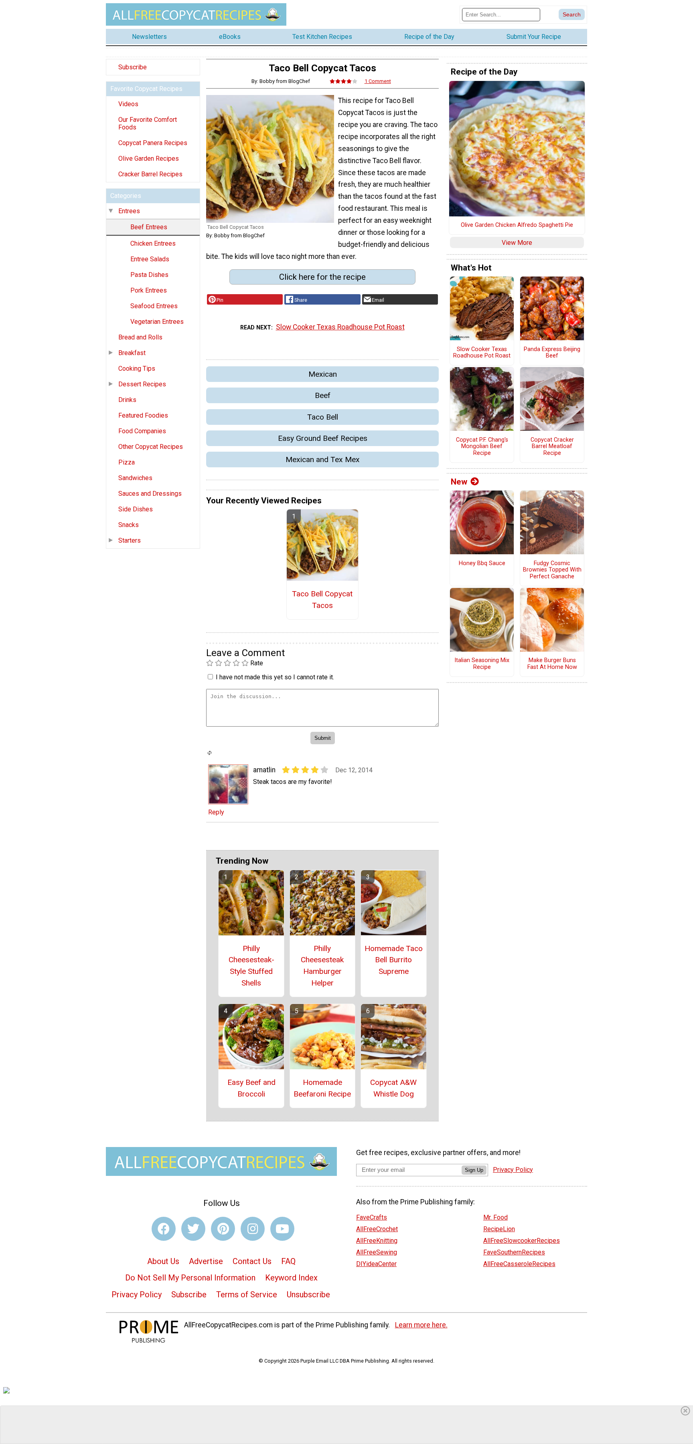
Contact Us (252, 1261)
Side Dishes (135, 509)
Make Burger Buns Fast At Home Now (552, 664)
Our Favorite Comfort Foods (147, 123)
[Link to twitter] (193, 1229)
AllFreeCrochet (377, 1229)
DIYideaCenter (376, 1264)
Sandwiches (135, 478)
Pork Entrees (148, 290)
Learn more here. (421, 1325)
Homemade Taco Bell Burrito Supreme (394, 960)
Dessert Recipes (142, 384)
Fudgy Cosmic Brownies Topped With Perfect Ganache (552, 570)
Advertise (206, 1261)
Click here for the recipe (322, 277)
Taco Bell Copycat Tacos (322, 599)
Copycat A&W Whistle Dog (393, 1088)
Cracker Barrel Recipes (150, 174)
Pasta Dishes (149, 275)
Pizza (126, 462)
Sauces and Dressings (150, 493)
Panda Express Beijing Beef (552, 352)
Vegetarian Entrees (157, 321)
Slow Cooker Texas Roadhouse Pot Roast (340, 327)
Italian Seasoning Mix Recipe (481, 664)
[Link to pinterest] (223, 1229)
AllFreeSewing (376, 1252)
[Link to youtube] (282, 1229)
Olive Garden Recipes (148, 158)
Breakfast (132, 353)
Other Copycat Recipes (150, 446)
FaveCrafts (371, 1217)
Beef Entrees (148, 227)
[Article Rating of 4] (344, 81)
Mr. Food (495, 1217)
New (459, 482)
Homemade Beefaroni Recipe (322, 1088)
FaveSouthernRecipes (514, 1252)
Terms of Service (246, 1294)
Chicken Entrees (153, 243)
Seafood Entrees (154, 306)
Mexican (322, 374)
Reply (216, 812)
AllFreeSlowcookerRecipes (521, 1240)
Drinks (127, 400)
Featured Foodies (143, 415)
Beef (322, 395)
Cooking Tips (136, 368)
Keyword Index (291, 1277)
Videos (128, 104)
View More (517, 242)
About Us (163, 1261)
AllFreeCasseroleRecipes (519, 1264)
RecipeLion (499, 1229)
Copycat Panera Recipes (152, 143)
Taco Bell (322, 417)
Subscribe (132, 67)
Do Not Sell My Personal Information (190, 1277)
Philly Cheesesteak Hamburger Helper (322, 966)
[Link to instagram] (253, 1229)
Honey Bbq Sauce (482, 563)
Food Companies (142, 431)
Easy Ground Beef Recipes (322, 438)
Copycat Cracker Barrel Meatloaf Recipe (552, 446)
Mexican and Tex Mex (323, 459)
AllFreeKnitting (376, 1240)
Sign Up (474, 1170)
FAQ (288, 1261)
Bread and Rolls (140, 337)
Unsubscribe (308, 1294)
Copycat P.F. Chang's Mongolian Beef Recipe (482, 446)
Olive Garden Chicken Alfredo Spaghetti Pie (517, 225)
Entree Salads (149, 259)
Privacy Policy (136, 1294)
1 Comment (378, 81)
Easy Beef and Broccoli (251, 1088)
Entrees (129, 211)
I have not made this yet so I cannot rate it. (275, 677)
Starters (129, 540)
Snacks (128, 525)
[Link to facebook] (164, 1229)
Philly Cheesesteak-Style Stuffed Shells (251, 966)
